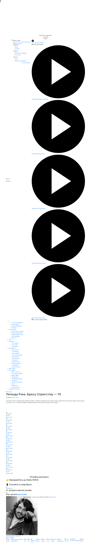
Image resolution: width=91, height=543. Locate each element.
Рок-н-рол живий (17, 355)
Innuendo (17, 48)
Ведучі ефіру (15, 375)
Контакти (14, 380)
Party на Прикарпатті (21, 61)
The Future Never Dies (25, 42)
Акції (10, 339)
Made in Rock (16, 361)
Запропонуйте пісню (17, 334)
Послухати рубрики (17, 322)
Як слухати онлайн (17, 373)
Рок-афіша (15, 346)
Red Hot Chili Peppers (21, 53)
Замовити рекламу (14, 389)
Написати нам (16, 387)
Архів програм (16, 367)
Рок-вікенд (15, 351)
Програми (12, 348)
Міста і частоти (16, 372)
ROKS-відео (12, 368)
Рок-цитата (15, 350)
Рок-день (14, 360)
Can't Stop (18, 55)
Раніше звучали (17, 43)
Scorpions (15, 42)
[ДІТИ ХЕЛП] (82, 540)
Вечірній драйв (16, 363)
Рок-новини (15, 343)
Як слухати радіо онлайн (40, 319)
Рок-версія (15, 365)
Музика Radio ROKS (17, 333)
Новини (11, 341)
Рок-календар (15, 336)
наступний (18, 536)
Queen (16, 47)
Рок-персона (15, 358)
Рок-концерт (15, 353)
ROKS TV (14, 338)
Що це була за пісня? (17, 331)
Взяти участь (15, 324)
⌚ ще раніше (26, 62)
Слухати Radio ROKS (37, 42)
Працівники (15, 377)
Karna (16, 59)
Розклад (14, 327)
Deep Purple (52, 497)
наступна (22, 494)
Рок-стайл (15, 344)
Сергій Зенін (15, 397)
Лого (13, 384)
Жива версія (15, 356)
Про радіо (12, 370)
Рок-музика (12, 329)
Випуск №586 (10, 537)
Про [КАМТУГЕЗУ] (17, 326)
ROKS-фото (15, 385)
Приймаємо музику (17, 378)
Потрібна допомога (17, 382)
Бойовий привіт (10, 536)
